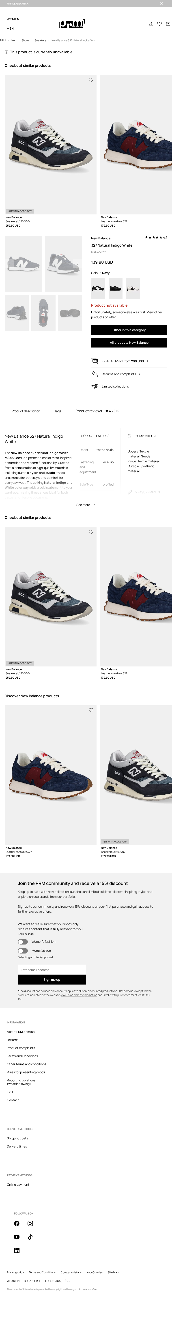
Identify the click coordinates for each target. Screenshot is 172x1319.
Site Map (113, 1272)
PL (45, 1281)
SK (52, 1281)
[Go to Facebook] (19, 1226)
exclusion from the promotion (79, 995)
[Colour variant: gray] (133, 288)
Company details (71, 1272)
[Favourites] (159, 24)
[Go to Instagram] (33, 1226)
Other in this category (129, 330)
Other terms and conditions (26, 1064)
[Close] (161, 3)
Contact (13, 1100)
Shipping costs (17, 1138)
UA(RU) (62, 1281)
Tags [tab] (57, 411)
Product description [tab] (26, 411)
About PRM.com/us (20, 1031)
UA (55, 1281)
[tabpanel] (86, 463)
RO (48, 1281)
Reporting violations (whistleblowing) (21, 1082)
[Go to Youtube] (19, 1239)
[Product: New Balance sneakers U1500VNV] (51, 144)
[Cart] (168, 24)
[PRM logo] (72, 24)
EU (32, 1281)
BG (25, 1281)
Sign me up (51, 979)
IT (42, 1281)
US (68, 1281)
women (13, 19)
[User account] (150, 24)
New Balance (100, 238)
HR (39, 1281)
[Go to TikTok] (33, 1239)
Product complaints (21, 1048)
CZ (29, 1281)
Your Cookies (95, 1272)
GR (36, 1281)
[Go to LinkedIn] (19, 1253)
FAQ (10, 1092)
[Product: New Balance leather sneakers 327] (51, 775)
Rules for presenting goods (26, 1072)
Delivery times (17, 1146)
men (10, 28)
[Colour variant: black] (98, 288)
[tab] (97, 411)
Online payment (18, 1184)
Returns (12, 1040)
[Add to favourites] (91, 79)
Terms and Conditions (22, 1056)
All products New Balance (129, 342)
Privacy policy (15, 1272)
